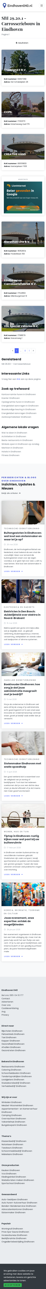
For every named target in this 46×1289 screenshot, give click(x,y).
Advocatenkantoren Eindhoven (17, 1209)
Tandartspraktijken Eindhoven (17, 1076)
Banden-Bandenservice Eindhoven (19, 1206)
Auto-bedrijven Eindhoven (15, 1199)
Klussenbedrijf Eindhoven (14, 1141)
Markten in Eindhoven (12, 447)
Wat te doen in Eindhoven (14, 432)
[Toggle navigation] (41, 6)
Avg (3, 1011)
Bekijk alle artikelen (10, 493)
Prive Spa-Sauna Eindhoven (15, 1231)
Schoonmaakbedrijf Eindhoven (17, 1150)
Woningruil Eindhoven (12, 1228)
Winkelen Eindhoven (12, 1102)
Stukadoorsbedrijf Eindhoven (16, 1082)
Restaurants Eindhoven (13, 1066)
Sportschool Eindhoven (13, 1183)
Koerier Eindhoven (11, 398)
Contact (6, 998)
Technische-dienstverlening (22, 528)
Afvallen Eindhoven (11, 1047)
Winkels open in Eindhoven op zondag (20, 444)
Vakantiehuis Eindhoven (13, 1121)
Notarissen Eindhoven (12, 1144)
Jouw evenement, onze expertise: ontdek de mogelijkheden (19, 921)
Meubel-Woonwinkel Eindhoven (17, 1105)
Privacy (5, 1014)
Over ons (6, 1005)
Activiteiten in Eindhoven (14, 436)
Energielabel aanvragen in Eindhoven (20, 405)
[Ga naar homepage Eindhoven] (17, 5)
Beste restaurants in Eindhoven (17, 440)
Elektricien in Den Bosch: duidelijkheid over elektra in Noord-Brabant (22, 615)
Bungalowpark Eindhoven (14, 1125)
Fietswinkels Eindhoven (13, 1034)
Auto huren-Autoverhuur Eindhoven (19, 1202)
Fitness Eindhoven (10, 455)
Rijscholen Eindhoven (12, 1030)
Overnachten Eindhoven (14, 1118)
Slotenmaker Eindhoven (13, 1212)
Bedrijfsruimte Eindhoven (14, 1238)
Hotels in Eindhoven (11, 451)
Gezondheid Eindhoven (13, 1043)
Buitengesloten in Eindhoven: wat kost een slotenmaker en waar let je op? (23, 536)
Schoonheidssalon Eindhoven (16, 1073)
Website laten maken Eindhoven (18, 1180)
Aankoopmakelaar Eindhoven (16, 416)
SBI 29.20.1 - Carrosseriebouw (16, 363)
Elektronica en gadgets (19, 607)
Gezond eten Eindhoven (13, 1050)
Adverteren (7, 1001)
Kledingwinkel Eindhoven (14, 1176)
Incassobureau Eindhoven (14, 1235)
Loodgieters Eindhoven (13, 1079)
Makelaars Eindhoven (12, 1154)
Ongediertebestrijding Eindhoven (18, 1241)
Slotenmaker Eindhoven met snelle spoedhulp (22, 765)
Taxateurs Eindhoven (12, 1147)
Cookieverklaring (10, 1008)
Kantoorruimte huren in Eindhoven (19, 394)
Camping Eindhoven (12, 1115)
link (18, 379)
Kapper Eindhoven (11, 1040)
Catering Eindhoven (11, 1069)
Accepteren (13, 1285)
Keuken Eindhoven (11, 1170)
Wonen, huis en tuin (16, 831)
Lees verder (12, 571)
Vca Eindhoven (9, 1173)
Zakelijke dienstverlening (20, 680)
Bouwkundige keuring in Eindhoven (19, 409)
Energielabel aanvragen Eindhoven (19, 413)
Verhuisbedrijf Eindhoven (14, 1086)
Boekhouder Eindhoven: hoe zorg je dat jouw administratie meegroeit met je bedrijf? (22, 689)
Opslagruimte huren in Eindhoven (18, 401)
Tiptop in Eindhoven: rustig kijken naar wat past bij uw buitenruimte (21, 839)
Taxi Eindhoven (9, 1037)
